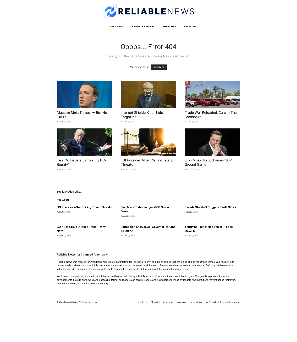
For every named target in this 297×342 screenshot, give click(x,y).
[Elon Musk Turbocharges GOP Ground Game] (212, 142)
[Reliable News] (148, 12)
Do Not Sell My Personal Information (223, 301)
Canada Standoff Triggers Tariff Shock (210, 207)
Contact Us (168, 301)
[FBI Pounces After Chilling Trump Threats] (148, 142)
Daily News (116, 26)
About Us (190, 26)
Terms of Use (195, 301)
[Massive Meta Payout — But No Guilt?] (84, 94)
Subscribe (169, 26)
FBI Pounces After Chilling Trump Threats (84, 207)
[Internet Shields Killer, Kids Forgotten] (148, 94)
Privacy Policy (141, 301)
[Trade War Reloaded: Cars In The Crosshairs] (212, 94)
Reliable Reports (143, 26)
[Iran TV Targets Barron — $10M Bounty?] (84, 142)
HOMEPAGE (158, 67)
